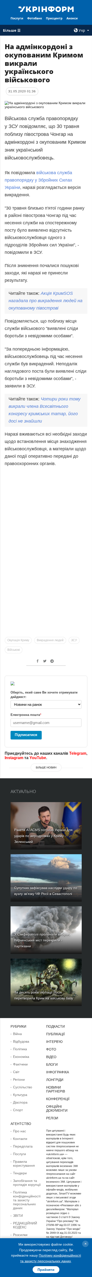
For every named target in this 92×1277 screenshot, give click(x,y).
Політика (20, 1049)
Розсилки (20, 1235)
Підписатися (26, 735)
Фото (51, 1049)
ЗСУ (74, 640)
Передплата (23, 1146)
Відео (51, 1057)
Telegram (77, 753)
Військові (13, 650)
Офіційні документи (56, 1108)
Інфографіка (57, 1072)
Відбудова (21, 1041)
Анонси (72, 18)
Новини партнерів (55, 1089)
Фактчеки (20, 1064)
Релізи (52, 1118)
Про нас (19, 1131)
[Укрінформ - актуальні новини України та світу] (46, 9)
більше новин (46, 767)
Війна (17, 1034)
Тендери (20, 1173)
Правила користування (24, 1163)
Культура (20, 1095)
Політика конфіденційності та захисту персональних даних (26, 1200)
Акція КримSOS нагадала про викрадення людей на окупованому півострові (45, 301)
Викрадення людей (50, 640)
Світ (16, 1072)
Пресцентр (54, 18)
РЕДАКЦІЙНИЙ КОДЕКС (25, 1225)
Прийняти (46, 1270)
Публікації (55, 1034)
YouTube (37, 758)
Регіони (19, 1079)
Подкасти (55, 1026)
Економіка (21, 1057)
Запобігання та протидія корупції (27, 1183)
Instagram (14, 758)
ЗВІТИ (18, 1216)
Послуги (17, 18)
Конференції (57, 1099)
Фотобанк (34, 18)
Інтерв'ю (54, 1042)
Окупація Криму (18, 640)
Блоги (52, 1064)
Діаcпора (20, 1102)
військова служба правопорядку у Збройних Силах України (38, 180)
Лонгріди (54, 1080)
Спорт (18, 1110)
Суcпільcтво (22, 1087)
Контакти (20, 1139)
